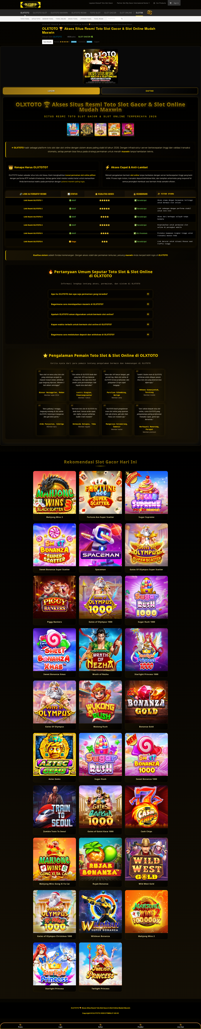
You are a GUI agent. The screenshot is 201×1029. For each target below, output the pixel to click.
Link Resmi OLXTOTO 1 (33, 200)
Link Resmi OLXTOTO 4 (33, 225)
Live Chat (180, 1027)
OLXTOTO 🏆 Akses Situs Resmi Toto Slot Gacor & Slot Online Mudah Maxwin (107, 24)
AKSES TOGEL (73, 19)
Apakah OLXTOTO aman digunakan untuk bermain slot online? (100, 314)
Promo (20, 1027)
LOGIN (51, 91)
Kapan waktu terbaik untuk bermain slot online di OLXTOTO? (100, 324)
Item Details (48, 42)
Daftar (100, 1027)
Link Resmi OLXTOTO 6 (33, 241)
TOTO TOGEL (24, 19)
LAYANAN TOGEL (86, 19)
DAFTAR (150, 91)
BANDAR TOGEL (48, 19)
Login (60, 1027)
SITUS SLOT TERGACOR (50, 24)
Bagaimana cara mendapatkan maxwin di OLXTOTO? (100, 304)
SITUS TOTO (36, 19)
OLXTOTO (57, 37)
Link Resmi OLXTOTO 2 (33, 208)
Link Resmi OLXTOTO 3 (33, 217)
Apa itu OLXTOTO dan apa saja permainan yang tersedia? (100, 294)
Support (96, 42)
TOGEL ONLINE (61, 19)
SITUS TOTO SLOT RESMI (70, 24)
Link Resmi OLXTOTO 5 (33, 233)
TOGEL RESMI (98, 19)
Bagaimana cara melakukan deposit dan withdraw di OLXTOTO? (100, 334)
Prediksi (140, 1027)
